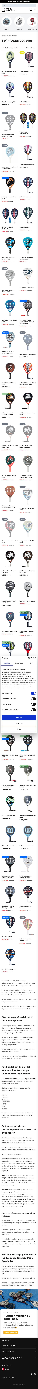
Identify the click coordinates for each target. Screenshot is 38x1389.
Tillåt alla (19, 717)
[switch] (33, 698)
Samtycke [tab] (7, 663)
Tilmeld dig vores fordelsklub (12, 1358)
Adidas (4, 1095)
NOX (3, 1106)
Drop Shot (6, 1102)
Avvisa (19, 729)
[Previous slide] (3, 22)
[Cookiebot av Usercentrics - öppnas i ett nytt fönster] (28, 658)
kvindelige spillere (20, 1056)
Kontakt (6, 1340)
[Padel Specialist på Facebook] (32, 1374)
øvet (27, 1266)
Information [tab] (19, 663)
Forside (4, 35)
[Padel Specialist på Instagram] (35, 1374)
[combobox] (19, 5)
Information (9, 1346)
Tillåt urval (19, 723)
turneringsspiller (27, 1269)
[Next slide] (34, 22)
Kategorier (8, 1351)
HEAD (4, 1104)
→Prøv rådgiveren (11, 1332)
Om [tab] (31, 663)
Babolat (5, 1097)
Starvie (4, 1108)
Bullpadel (5, 1099)
